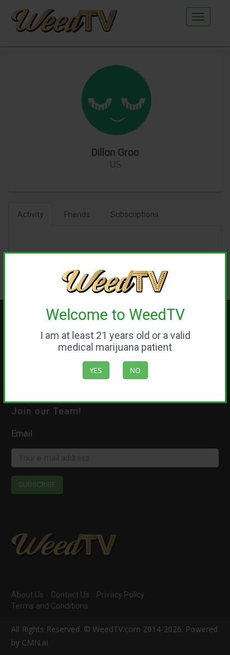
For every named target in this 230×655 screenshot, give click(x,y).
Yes (96, 370)
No (135, 370)
